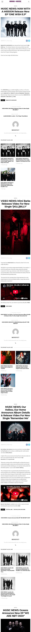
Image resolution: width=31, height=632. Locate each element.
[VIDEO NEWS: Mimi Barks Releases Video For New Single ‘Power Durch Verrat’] (23, 357)
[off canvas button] (2, 1)
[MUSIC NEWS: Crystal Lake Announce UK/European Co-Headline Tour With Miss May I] (23, 559)
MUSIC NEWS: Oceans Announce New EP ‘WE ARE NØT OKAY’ (15, 517)
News (15, 6)
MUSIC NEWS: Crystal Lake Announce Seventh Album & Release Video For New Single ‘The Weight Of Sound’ (8, 594)
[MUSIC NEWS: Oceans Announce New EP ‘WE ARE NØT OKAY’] (15, 630)
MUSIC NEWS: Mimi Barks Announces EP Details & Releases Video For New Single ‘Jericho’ (7, 390)
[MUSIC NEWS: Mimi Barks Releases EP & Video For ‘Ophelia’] (8, 357)
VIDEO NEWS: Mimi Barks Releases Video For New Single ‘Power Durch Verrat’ (22, 367)
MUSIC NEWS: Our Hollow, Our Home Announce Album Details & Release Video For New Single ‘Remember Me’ (15, 315)
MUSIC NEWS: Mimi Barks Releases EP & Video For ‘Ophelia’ (7, 367)
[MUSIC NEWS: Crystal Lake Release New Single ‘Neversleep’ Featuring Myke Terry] (8, 559)
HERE (14, 96)
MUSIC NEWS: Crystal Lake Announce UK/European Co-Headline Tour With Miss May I (23, 569)
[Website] (15, 136)
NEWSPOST (3, 40)
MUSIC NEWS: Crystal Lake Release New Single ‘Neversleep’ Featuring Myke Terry (7, 569)
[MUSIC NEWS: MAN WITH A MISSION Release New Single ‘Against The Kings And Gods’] (23, 150)
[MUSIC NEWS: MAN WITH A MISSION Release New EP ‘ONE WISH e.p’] (15, 27)
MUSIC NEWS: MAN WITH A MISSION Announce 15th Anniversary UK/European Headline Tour (7, 184)
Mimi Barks (9, 306)
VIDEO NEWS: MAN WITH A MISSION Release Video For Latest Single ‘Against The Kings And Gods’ (7, 160)
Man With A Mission (11, 100)
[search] (28, 1)
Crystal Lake (9, 509)
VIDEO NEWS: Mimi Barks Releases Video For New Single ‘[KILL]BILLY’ (15, 109)
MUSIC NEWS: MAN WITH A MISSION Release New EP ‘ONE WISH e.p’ (15, 322)
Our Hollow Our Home (19, 509)
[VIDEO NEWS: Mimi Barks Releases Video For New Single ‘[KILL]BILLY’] (15, 232)
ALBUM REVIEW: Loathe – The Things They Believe (15, 116)
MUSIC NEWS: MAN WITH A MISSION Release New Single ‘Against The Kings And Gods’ (23, 160)
